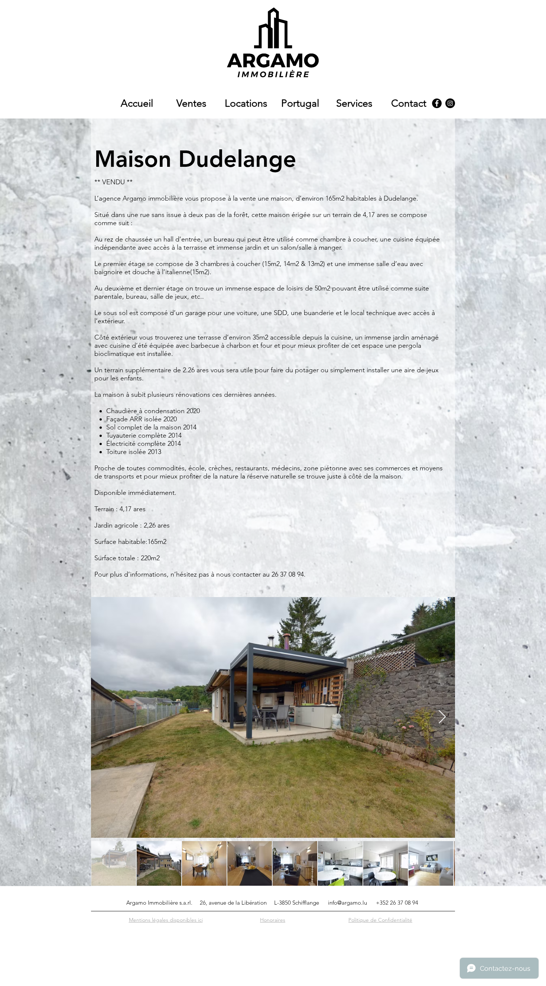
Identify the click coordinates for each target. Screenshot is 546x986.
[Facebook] (437, 103)
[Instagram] (450, 103)
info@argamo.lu (347, 902)
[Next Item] (442, 717)
